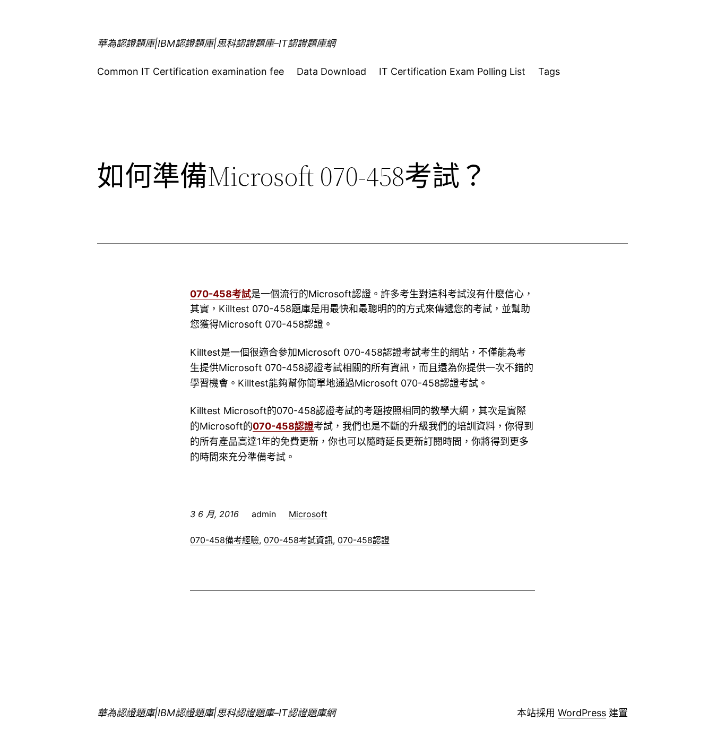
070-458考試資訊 (298, 540)
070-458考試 (220, 293)
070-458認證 (283, 426)
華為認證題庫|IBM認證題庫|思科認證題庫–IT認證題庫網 (216, 43)
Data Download (331, 71)
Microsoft (308, 514)
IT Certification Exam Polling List (452, 71)
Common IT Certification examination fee (190, 71)
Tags (549, 71)
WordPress (582, 712)
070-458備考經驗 (224, 540)
